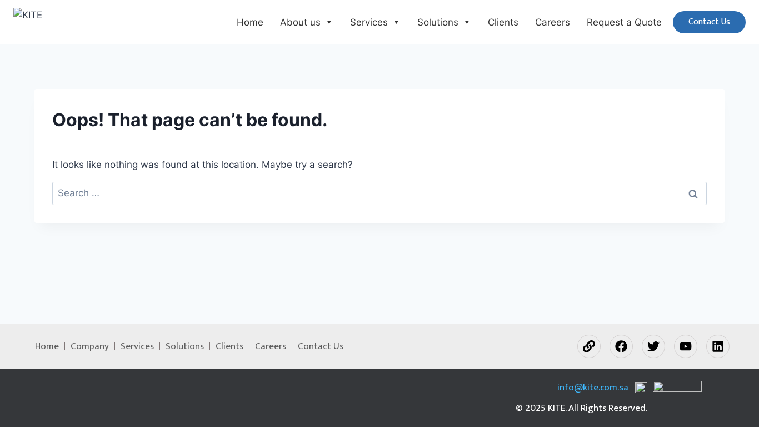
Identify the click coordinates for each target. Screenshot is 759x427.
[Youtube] (685, 346)
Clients (503, 22)
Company (90, 346)
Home (250, 22)
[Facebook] (621, 346)
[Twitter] (653, 346)
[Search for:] (379, 192)
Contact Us (709, 21)
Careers (552, 22)
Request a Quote (624, 22)
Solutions (437, 22)
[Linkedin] (718, 346)
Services (369, 22)
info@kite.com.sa (592, 387)
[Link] (589, 346)
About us (300, 22)
